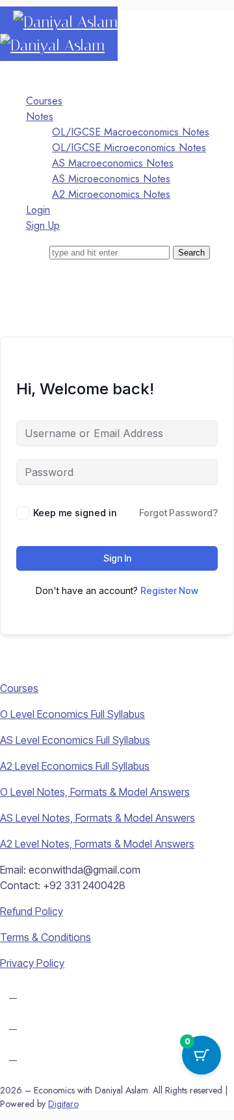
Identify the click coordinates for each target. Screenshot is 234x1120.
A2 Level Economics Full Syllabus (75, 765)
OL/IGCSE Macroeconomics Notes (130, 132)
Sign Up (43, 225)
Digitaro (63, 1103)
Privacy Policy (32, 963)
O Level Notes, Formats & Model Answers (95, 791)
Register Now (169, 590)
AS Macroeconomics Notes (113, 163)
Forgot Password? (178, 512)
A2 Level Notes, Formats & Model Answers (97, 843)
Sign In (117, 558)
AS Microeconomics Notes (111, 178)
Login (38, 209)
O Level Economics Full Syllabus (72, 714)
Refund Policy (31, 911)
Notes (39, 116)
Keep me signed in (75, 512)
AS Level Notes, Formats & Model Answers (97, 817)
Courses (44, 100)
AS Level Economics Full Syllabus (75, 739)
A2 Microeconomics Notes (111, 194)
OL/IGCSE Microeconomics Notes (129, 147)
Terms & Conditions (45, 937)
